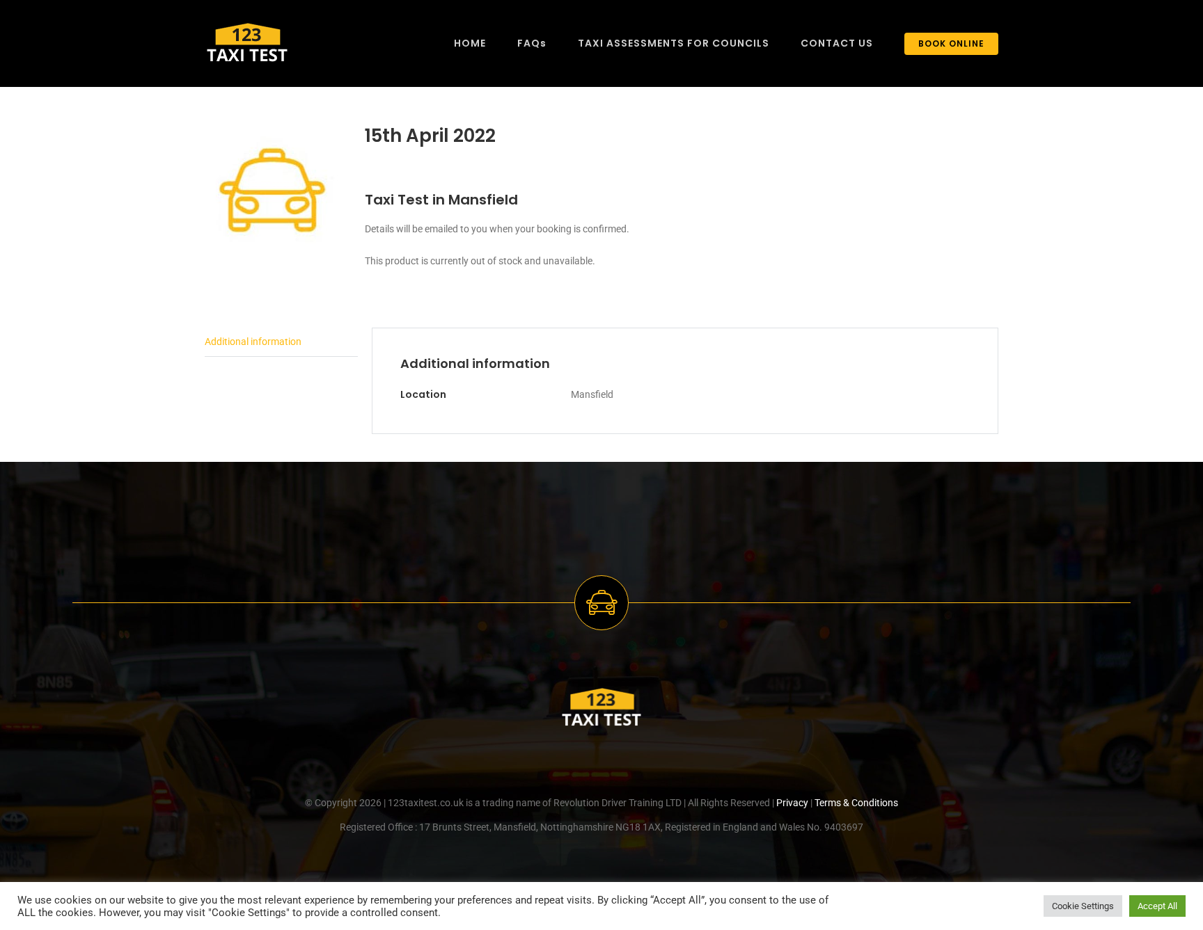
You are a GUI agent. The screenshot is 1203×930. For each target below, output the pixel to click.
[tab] (281, 342)
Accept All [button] (1157, 906)
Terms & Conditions (856, 802)
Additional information (253, 341)
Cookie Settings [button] (1083, 906)
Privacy (792, 802)
